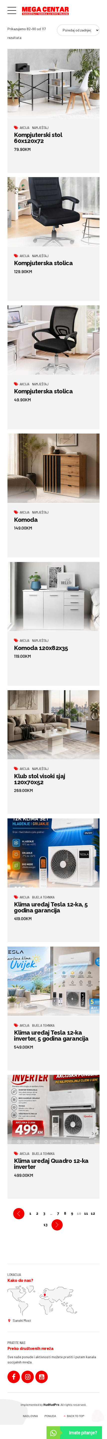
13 (46, 1225)
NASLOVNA (30, 1416)
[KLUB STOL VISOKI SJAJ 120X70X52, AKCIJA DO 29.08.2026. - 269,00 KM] (53, 725)
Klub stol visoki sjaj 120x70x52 (39, 779)
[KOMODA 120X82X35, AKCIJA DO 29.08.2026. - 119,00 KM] (53, 597)
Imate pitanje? (83, 1432)
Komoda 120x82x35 (41, 648)
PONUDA (50, 1416)
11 (86, 1214)
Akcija (24, 127)
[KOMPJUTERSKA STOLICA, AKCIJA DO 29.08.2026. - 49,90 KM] (53, 340)
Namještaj (40, 127)
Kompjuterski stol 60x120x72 (38, 137)
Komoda (26, 519)
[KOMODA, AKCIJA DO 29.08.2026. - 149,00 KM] (53, 468)
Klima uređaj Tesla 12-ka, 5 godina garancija (51, 907)
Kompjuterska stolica (43, 263)
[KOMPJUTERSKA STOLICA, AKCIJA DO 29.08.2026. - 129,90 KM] (53, 212)
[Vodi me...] (42, 1301)
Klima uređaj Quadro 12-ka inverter (51, 1163)
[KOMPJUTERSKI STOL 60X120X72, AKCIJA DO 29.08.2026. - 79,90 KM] (53, 83)
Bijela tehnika (43, 897)
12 (93, 1214)
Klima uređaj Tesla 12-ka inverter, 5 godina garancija (51, 1035)
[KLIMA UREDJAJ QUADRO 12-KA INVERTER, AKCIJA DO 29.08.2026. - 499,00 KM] (53, 1109)
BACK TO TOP (75, 1416)
